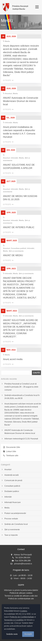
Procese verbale (11, 519)
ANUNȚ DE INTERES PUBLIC (18, 227)
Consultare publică (18, 248)
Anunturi (8, 93)
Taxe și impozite (11, 535)
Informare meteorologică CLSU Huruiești (21, 439)
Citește (7, 80)
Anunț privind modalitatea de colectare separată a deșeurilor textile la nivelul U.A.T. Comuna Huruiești (19, 132)
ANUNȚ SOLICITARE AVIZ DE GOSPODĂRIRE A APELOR (19, 166)
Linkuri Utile (11, 451)
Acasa (3, 25)
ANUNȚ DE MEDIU (13, 255)
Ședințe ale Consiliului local (16, 524)
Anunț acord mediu (13, 359)
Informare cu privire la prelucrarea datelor (21, 590)
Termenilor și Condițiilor (14, 620)
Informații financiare (12, 502)
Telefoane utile (12, 456)
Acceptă (28, 634)
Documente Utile (13, 447)
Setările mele (12, 634)
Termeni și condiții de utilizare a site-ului (21, 596)
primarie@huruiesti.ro (23, 564)
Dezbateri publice (11, 491)
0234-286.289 (25, 561)
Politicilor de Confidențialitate (22, 617)
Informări (8, 122)
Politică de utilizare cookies (21, 593)
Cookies (23, 611)
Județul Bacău (20, 7)
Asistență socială (11, 475)
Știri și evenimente (16, 251)
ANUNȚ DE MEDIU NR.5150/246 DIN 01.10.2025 (20, 198)
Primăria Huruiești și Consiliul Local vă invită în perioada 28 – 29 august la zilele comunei (21, 387)
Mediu (7, 41)
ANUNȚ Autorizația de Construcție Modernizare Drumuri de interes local (20, 101)
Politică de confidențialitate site (21, 599)
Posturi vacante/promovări (15, 513)
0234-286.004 (24, 558)
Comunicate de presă (13, 480)
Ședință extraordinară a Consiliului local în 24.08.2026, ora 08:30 (22, 396)
